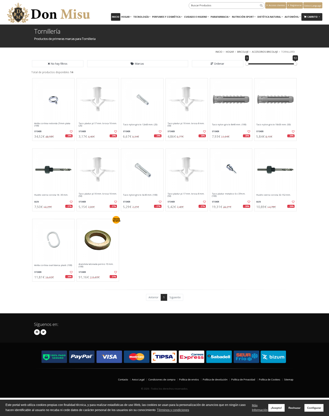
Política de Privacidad (243, 379)
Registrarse (296, 5)
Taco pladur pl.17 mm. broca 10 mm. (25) (98, 124)
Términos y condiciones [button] (173, 410)
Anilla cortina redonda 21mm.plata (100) (52, 124)
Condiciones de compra (161, 379)
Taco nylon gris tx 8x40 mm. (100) (229, 124)
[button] (137, 63)
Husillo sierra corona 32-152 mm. (273, 195)
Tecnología (141, 16)
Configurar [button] (314, 407)
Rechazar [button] (294, 407)
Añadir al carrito (54, 144)
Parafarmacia (219, 16)
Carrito (312, 16)
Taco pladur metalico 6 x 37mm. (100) (228, 195)
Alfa (36, 202)
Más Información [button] (260, 408)
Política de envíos (189, 379)
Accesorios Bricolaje (265, 51)
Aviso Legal (138, 379)
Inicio (115, 16)
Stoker (38, 131)
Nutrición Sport (243, 16)
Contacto (123, 379)
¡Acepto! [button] (276, 407)
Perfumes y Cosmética (166, 16)
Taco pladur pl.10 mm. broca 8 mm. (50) (186, 124)
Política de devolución (215, 379)
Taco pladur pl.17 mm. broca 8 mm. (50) (186, 195)
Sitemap (288, 379)
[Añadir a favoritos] (71, 131)
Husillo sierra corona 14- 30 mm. (51, 195)
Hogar (125, 16)
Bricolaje (242, 51)
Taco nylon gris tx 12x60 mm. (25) (140, 124)
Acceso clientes (276, 5)
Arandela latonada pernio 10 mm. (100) (96, 265)
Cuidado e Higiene (195, 16)
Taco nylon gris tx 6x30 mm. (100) (140, 195)
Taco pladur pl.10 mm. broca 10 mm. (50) (98, 195)
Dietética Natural (269, 16)
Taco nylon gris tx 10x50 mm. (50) (273, 124)
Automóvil (292, 16)
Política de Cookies (269, 379)
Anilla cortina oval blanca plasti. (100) (53, 265)
